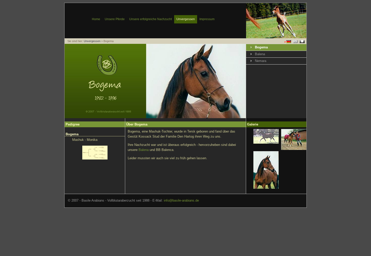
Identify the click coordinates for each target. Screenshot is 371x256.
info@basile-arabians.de (181, 200)
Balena (260, 54)
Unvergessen (92, 41)
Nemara (260, 61)
